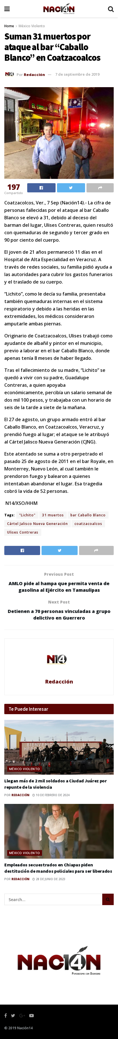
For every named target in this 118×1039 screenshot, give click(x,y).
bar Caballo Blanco (88, 515)
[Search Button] (108, 899)
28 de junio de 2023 (50, 879)
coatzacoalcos (88, 523)
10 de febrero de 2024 (52, 795)
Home (9, 26)
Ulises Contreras (22, 532)
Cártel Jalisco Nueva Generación (37, 523)
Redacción (34, 74)
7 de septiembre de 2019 (77, 74)
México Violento (32, 26)
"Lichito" (27, 515)
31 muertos (53, 515)
